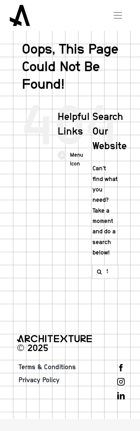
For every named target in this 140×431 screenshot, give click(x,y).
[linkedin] (121, 395)
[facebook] (121, 368)
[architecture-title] (54, 338)
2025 (37, 348)
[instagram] (121, 381)
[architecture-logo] (20, 8)
